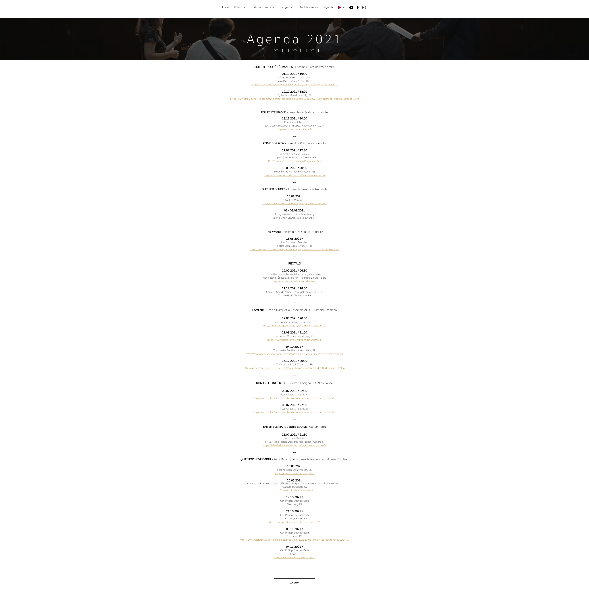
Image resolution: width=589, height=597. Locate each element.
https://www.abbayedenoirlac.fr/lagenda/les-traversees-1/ (294, 325)
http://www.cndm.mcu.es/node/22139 (294, 557)
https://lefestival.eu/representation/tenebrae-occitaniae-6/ (294, 445)
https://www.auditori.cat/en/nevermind (294, 490)
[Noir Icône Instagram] (364, 7)
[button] (263, 7)
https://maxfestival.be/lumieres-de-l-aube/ (294, 281)
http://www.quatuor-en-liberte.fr (294, 129)
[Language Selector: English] (341, 7)
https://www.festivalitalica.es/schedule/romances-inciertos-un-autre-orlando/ (294, 398)
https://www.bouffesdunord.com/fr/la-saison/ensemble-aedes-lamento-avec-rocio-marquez (294, 354)
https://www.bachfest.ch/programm (294, 473)
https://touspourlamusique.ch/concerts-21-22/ (294, 522)
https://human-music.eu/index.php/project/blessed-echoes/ (295, 203)
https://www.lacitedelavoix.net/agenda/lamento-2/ (294, 340)
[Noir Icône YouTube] (351, 7)
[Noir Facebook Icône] (357, 7)
